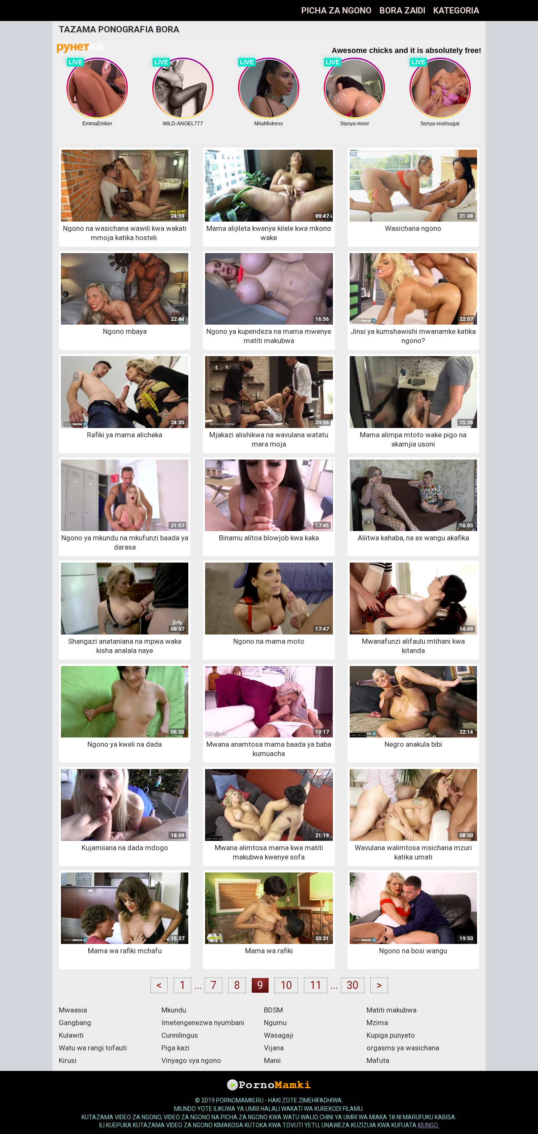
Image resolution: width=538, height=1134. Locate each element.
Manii (272, 1060)
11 (316, 985)
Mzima (377, 1022)
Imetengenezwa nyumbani (202, 1022)
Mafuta (378, 1060)
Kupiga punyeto (391, 1035)
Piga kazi (175, 1048)
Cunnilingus (179, 1035)
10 (286, 985)
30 (353, 985)
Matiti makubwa (392, 1010)
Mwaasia (73, 1010)
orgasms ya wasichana (403, 1048)
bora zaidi (402, 10)
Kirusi (67, 1060)
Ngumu (275, 1022)
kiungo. (428, 1125)
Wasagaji (278, 1035)
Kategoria (456, 10)
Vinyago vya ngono (191, 1060)
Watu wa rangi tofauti (93, 1048)
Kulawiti (71, 1035)
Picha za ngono (336, 10)
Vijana (274, 1048)
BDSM (273, 1010)
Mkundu (173, 1010)
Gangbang (75, 1022)
